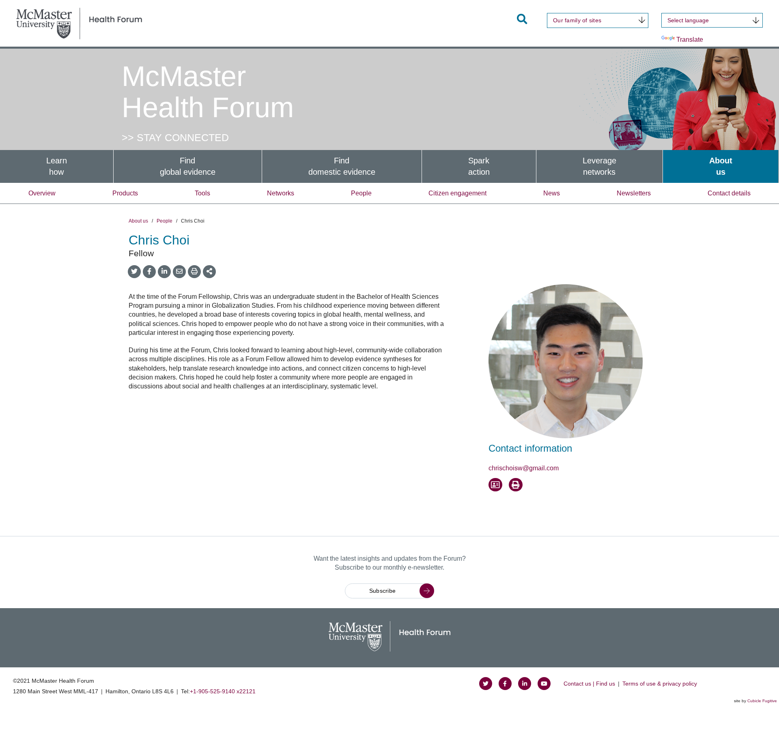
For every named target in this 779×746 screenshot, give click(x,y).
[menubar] (389, 166)
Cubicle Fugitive (762, 701)
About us (138, 221)
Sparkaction (479, 166)
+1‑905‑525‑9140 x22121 (223, 691)
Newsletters (634, 193)
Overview (42, 193)
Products (125, 193)
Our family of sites (577, 20)
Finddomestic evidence (341, 166)
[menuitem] (56, 166)
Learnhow (56, 166)
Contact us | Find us (589, 683)
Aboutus (720, 166)
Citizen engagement (457, 193)
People (361, 193)
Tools (202, 193)
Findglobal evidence (187, 166)
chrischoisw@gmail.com (523, 468)
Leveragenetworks (599, 166)
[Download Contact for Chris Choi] (495, 485)
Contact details (729, 193)
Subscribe (382, 590)
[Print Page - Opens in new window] (516, 485)
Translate (689, 39)
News (551, 193)
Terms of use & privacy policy (659, 683)
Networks (280, 193)
